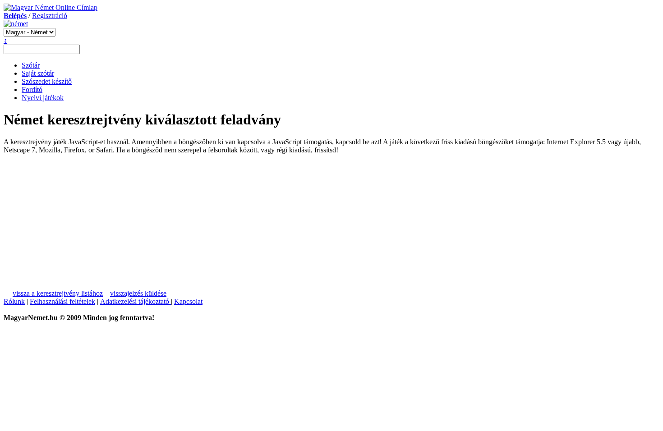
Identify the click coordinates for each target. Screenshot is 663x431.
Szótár (31, 65)
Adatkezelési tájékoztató (135, 301)
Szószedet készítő (47, 81)
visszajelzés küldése (138, 293)
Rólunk (14, 301)
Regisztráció (49, 15)
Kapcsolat (188, 301)
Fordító (32, 89)
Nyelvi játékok (43, 97)
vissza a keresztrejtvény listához (58, 293)
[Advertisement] (86, 217)
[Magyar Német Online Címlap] (50, 7)
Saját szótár (38, 73)
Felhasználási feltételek (62, 301)
